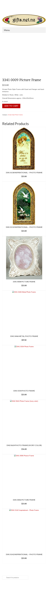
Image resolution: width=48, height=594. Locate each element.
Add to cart (11, 106)
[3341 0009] (24, 56)
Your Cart (10, 5)
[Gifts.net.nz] (24, 20)
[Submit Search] (12, 9)
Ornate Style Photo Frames (15, 114)
